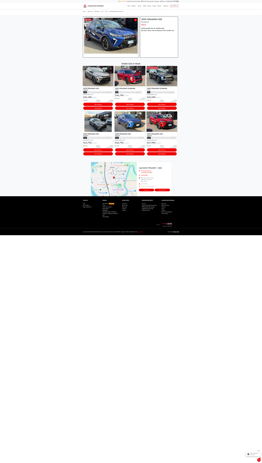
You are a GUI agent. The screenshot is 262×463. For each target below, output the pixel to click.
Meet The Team (165, 205)
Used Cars (124, 203)
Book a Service (174, 5)
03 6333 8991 (144, 175)
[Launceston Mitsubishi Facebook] (174, 1)
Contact (163, 210)
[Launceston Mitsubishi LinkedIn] (178, 1)
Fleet (162, 208)
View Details (98, 108)
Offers (144, 5)
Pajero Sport (106, 208)
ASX (102, 11)
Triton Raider (106, 216)
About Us (165, 5)
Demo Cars (90, 11)
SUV (106, 11)
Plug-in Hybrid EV (87, 207)
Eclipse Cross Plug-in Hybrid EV (110, 213)
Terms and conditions (166, 211)
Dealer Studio (176, 231)
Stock (139, 5)
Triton (104, 205)
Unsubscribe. (140, 231)
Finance (149, 5)
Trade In (154, 5)
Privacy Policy (164, 213)
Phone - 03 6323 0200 (167, 1)
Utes (84, 203)
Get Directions (162, 190)
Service (159, 5)
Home (128, 5)
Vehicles (133, 5)
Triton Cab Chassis (107, 207)
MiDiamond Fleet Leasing (148, 207)
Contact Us (146, 190)
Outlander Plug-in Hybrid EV (109, 211)
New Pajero (105, 203)
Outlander (105, 210)
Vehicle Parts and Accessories (149, 205)
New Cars (124, 207)
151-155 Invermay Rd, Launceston (151, 1)
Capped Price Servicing (147, 208)
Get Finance (98, 104)
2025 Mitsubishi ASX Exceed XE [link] (116, 11)
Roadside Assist (146, 210)
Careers (163, 207)
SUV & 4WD (86, 205)
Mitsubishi (97, 11)
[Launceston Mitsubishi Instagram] (176, 1)
